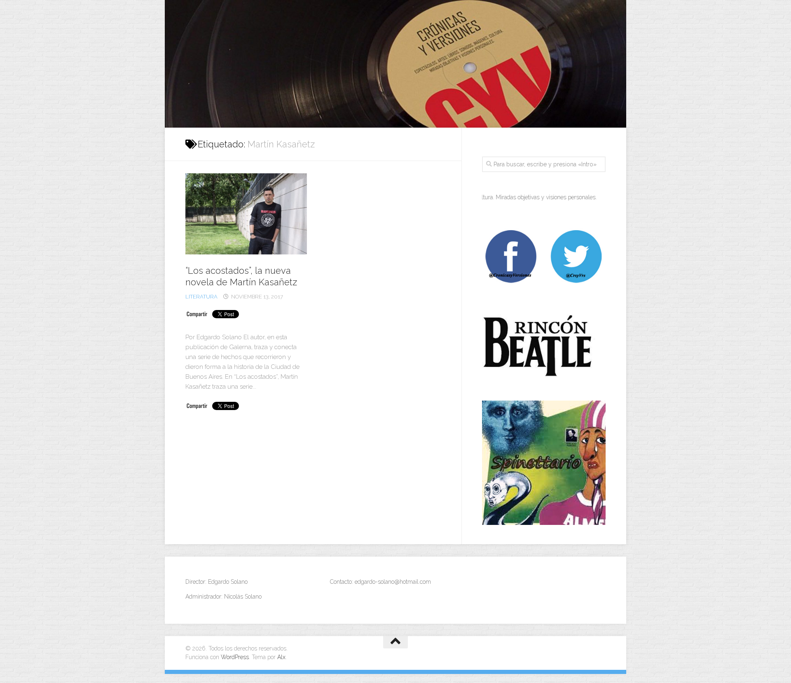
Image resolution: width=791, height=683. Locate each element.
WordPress (235, 657)
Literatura (201, 297)
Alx (281, 657)
